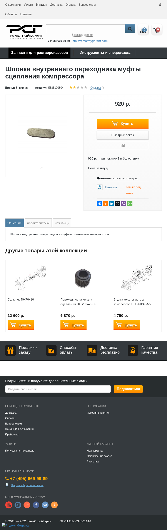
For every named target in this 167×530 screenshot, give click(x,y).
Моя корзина (95, 450)
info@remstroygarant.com (90, 40)
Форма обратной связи (27, 485)
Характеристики (38, 223)
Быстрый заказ (122, 135)
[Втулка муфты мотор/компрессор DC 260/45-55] (136, 278)
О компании (13, 4)
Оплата (70, 4)
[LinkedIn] (111, 203)
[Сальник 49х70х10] (30, 278)
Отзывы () (62, 223)
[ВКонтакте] (99, 203)
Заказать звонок (82, 34)
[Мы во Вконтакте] (45, 504)
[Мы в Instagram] (17, 504)
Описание (14, 223)
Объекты (11, 14)
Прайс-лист (12, 434)
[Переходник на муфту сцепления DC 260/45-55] (83, 278)
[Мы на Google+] (26, 504)
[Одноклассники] (105, 203)
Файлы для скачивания (19, 429)
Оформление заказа (99, 456)
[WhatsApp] (129, 203)
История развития (98, 412)
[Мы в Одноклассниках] (54, 504)
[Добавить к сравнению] (122, 145)
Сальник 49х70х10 (21, 299)
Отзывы (95, 87)
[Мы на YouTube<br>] (8, 504)
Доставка (56, 4)
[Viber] (123, 203)
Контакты (26, 14)
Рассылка (93, 461)
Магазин (41, 4)
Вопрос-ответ (87, 4)
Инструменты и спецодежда (105, 53)
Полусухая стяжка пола (19, 450)
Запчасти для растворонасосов (39, 53)
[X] (117, 203)
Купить (126, 123)
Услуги (28, 4)
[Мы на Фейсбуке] (36, 504)
